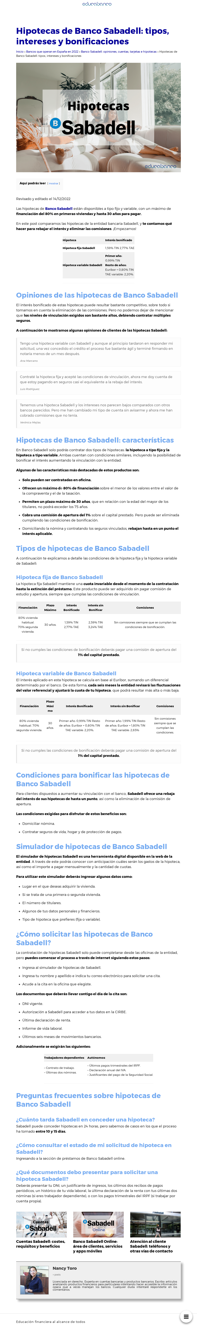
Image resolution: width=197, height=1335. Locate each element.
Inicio (19, 51)
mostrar (53, 183)
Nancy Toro (65, 1268)
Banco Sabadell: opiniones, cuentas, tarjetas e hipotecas (119, 51)
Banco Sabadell (59, 209)
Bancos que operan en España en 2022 (52, 51)
